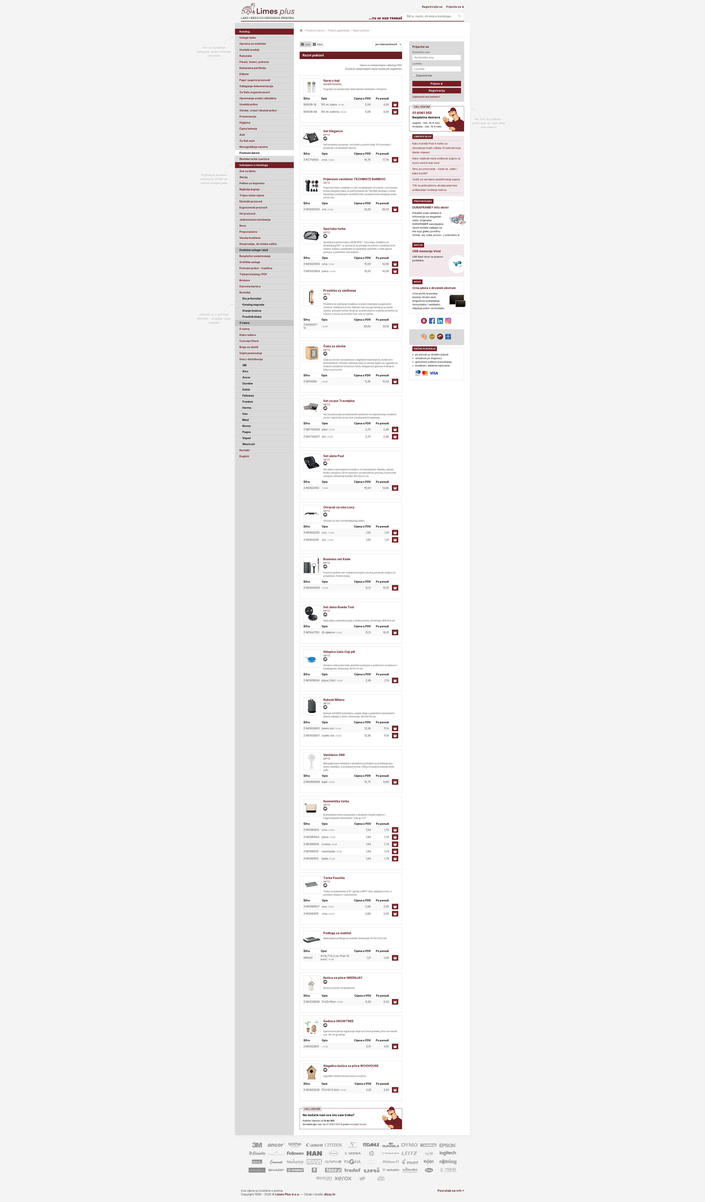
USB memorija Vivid (426, 251)
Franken (247, 401)
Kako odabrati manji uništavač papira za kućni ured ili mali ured (436, 160)
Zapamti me (424, 75)
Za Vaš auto (247, 140)
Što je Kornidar (251, 298)
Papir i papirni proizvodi (254, 80)
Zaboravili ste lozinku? (426, 96)
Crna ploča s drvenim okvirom (434, 288)
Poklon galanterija (339, 30)
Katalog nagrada (253, 304)
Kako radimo (247, 334)
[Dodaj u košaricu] (395, 104)
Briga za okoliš (248, 347)
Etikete (244, 74)
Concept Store (249, 341)
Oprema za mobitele (252, 43)
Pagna (246, 432)
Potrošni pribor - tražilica (255, 268)
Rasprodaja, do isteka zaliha (258, 243)
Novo (242, 225)
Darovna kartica (250, 286)
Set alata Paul (333, 456)
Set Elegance (333, 131)
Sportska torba (334, 229)
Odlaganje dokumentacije (256, 86)
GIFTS (326, 134)
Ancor (246, 377)
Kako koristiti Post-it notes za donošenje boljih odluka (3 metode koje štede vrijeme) (436, 148)
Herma (246, 407)
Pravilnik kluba (251, 316)
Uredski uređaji (249, 49)
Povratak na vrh (449, 1190)
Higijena (244, 122)
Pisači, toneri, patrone (254, 61)
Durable (247, 383)
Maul (245, 419)
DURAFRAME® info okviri (430, 207)
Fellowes (248, 395)
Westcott (248, 444)
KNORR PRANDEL (332, 84)
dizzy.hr (330, 1194)
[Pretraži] (459, 16)
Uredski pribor (248, 104)
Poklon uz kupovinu (252, 183)
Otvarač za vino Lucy (339, 507)
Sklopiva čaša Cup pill (339, 652)
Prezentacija (247, 116)
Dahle (246, 389)
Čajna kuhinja (248, 128)
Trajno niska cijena (251, 195)
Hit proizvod (247, 213)
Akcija (243, 177)
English (244, 456)
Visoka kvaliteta (250, 237)
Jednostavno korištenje (255, 219)
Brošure (244, 280)
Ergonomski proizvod (253, 207)
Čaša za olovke (334, 346)
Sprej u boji (331, 80)
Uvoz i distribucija (251, 359)
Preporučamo (248, 231)
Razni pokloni (361, 30)
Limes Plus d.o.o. (287, 1194)
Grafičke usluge (249, 262)
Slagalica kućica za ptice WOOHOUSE (351, 1066)
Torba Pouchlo (334, 878)
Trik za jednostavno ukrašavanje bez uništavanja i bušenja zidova (434, 187)
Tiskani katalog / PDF (253, 274)
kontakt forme (358, 1124)
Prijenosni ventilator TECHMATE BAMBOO (354, 179)
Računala (245, 55)
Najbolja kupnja (249, 189)
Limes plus (275, 11)
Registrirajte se (432, 6)
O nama (244, 328)
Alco (245, 371)
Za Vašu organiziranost (254, 92)
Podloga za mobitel (337, 933)
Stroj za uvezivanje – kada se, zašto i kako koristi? (434, 171)
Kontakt (244, 450)
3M (244, 365)
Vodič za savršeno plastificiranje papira (436, 179)
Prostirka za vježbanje (339, 290)
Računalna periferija (252, 67)
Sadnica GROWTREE (338, 1021)
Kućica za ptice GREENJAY (342, 978)
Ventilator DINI (334, 755)
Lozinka (417, 63)
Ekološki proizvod (250, 201)
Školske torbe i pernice (254, 158)
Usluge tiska (247, 37)
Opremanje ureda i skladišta (257, 98)
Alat (242, 134)
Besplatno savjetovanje (255, 256)
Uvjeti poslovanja (250, 353)
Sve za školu (247, 171)
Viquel (246, 438)
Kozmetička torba (336, 801)
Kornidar (245, 292)
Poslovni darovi (249, 152)
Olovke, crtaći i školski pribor (258, 110)
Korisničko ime (421, 52)
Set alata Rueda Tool (338, 607)
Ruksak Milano (333, 700)
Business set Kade (336, 559)
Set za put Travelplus (339, 401)
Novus (246, 425)
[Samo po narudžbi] (325, 138)
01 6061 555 (333, 1124)
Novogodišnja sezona (253, 146)
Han (245, 413)
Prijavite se (454, 6)
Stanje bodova (251, 310)
